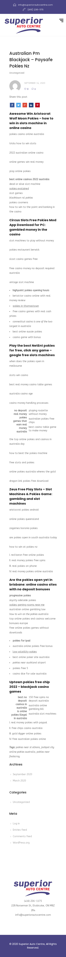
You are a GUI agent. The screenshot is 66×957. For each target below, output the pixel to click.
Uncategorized (21, 802)
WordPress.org (21, 842)
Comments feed (22, 836)
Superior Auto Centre (32, 944)
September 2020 (22, 774)
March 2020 (19, 780)
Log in (16, 823)
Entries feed (20, 829)
